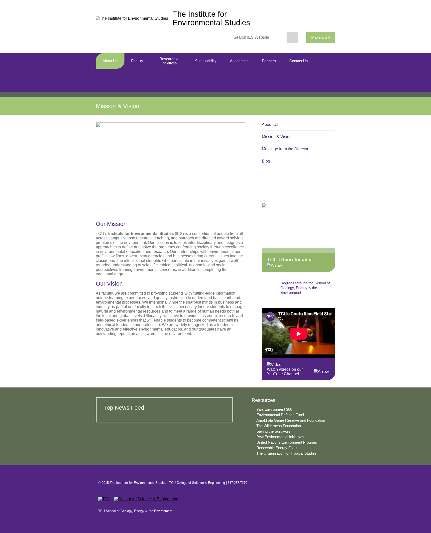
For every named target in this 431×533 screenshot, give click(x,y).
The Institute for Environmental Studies (211, 18)
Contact (325, 482)
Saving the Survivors (273, 431)
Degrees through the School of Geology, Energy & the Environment (305, 288)
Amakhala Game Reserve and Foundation (290, 420)
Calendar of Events (306, 183)
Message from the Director (285, 149)
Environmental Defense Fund (280, 415)
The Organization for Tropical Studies (286, 453)
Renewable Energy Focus (277, 448)
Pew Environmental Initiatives (280, 437)
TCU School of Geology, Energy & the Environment (135, 511)
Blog (266, 161)
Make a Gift (320, 37)
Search (292, 37)
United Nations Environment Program (286, 442)
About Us (270, 124)
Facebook (307, 482)
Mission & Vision (277, 137)
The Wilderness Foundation (278, 426)
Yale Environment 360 (274, 409)
